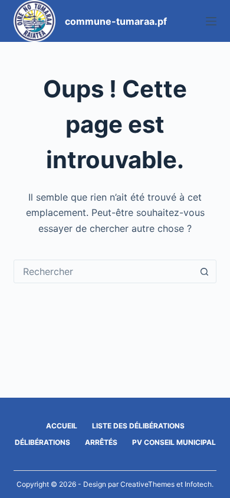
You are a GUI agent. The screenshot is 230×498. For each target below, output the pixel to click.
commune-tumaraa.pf (116, 21)
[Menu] (211, 21)
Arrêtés (101, 442)
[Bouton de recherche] (204, 271)
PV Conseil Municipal (174, 442)
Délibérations (42, 442)
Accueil (61, 425)
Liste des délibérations (138, 425)
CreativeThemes (147, 484)
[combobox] (103, 271)
